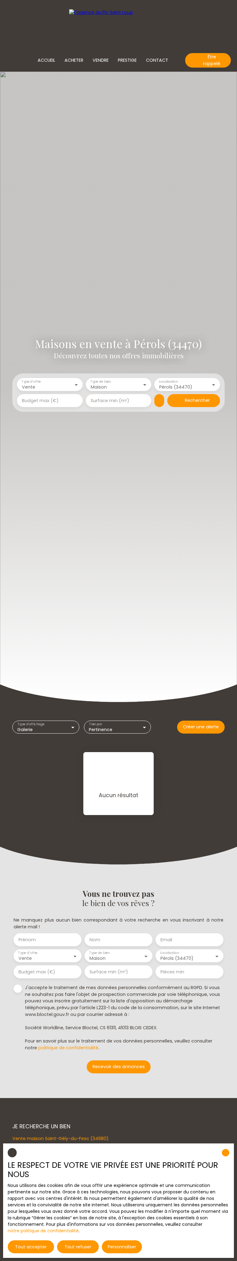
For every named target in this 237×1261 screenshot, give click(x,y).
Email (166, 940)
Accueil (46, 60)
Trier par (95, 724)
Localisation (168, 382)
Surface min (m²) (110, 400)
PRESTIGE (127, 60)
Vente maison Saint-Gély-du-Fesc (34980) (60, 1138)
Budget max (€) (40, 400)
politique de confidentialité (68, 1048)
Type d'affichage (31, 724)
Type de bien (100, 382)
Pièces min (172, 972)
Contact (157, 60)
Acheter (73, 60)
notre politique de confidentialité (43, 1231)
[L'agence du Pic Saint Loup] (118, 24)
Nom (94, 940)
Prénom (27, 940)
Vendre (101, 60)
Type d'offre (31, 382)
